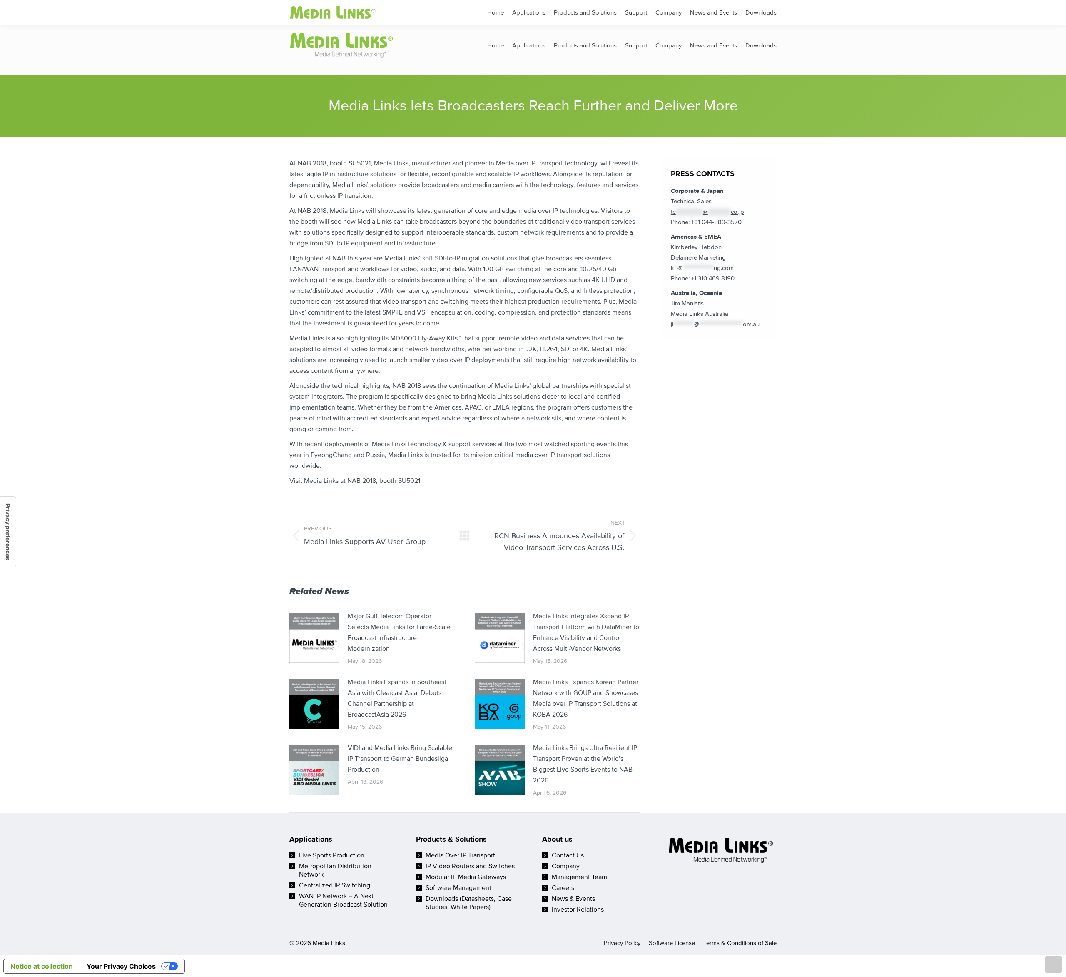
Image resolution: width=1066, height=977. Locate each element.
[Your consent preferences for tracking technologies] (8, 532)
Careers (563, 888)
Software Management (458, 888)
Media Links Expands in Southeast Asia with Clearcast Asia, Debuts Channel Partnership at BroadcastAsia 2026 (397, 698)
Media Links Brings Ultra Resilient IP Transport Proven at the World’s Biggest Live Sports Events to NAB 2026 (585, 764)
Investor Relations (578, 909)
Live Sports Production (331, 855)
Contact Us (568, 855)
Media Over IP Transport (460, 855)
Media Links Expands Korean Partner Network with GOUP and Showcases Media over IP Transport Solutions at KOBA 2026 (585, 698)
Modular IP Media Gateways (466, 877)
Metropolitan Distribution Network (335, 870)
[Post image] (314, 638)
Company (566, 866)
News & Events (573, 899)
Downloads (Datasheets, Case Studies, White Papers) (469, 903)
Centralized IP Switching (334, 885)
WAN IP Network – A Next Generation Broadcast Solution (343, 900)
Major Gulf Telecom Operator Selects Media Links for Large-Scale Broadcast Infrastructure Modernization (399, 632)
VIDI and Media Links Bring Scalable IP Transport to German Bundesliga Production (400, 759)
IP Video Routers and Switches (470, 866)
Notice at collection (41, 966)
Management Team (579, 877)
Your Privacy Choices (121, 966)
